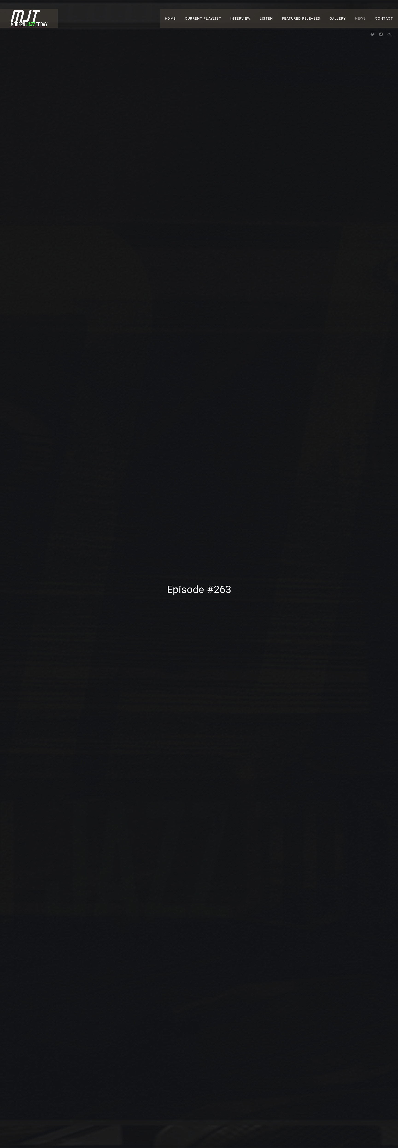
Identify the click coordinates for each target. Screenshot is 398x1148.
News (360, 18)
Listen (266, 18)
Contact (384, 18)
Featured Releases (301, 18)
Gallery (338, 18)
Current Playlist (203, 18)
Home (170, 18)
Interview (240, 18)
